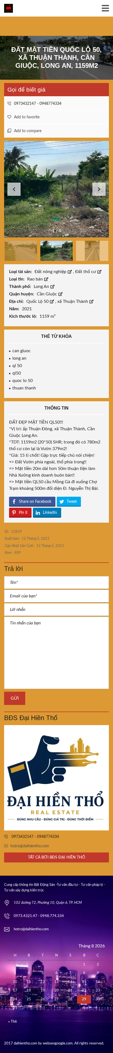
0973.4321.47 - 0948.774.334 (39, 916)
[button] (99, 189)
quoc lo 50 (22, 380)
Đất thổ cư (86, 271)
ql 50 (17, 366)
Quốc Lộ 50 (38, 301)
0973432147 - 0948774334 (37, 104)
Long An (42, 286)
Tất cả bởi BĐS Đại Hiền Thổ (56, 857)
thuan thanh (24, 388)
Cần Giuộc (47, 294)
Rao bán (35, 279)
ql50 (16, 373)
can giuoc (21, 351)
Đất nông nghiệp (51, 271)
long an (19, 358)
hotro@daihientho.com (29, 846)
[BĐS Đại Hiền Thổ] (56, 777)
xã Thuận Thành (73, 301)
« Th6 (12, 1021)
